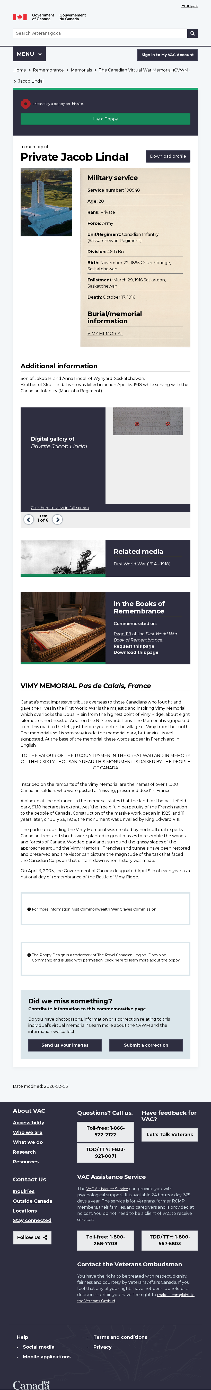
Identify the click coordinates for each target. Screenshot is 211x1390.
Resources (26, 1162)
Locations (25, 1211)
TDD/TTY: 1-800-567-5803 (170, 1240)
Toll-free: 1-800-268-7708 (105, 1240)
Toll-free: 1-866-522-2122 (105, 1131)
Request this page (134, 646)
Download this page (136, 652)
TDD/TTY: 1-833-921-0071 (105, 1153)
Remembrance (48, 70)
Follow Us (34, 1239)
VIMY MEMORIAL (105, 333)
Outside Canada (32, 1201)
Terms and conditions (120, 1337)
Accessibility (28, 1123)
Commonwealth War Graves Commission (118, 909)
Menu (26, 54)
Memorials (81, 70)
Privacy (102, 1347)
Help (22, 1337)
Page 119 (122, 633)
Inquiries (23, 1191)
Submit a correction (146, 1045)
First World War (130, 564)
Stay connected (32, 1220)
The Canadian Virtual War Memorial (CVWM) (144, 70)
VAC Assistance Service (107, 1189)
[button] (28, 519)
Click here (113, 960)
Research (24, 1152)
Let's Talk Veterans (170, 1134)
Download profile (168, 156)
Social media (39, 1347)
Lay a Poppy (105, 119)
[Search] (192, 33)
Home (19, 70)
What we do (28, 1142)
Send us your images (65, 1045)
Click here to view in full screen (60, 507)
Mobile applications (47, 1357)
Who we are (27, 1132)
